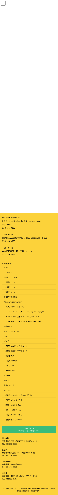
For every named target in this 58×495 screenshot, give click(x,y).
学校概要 (7, 375)
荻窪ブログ (9, 355)
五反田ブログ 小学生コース (16, 346)
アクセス (7, 380)
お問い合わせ (9, 385)
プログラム (8, 272)
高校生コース (10, 292)
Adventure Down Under (13, 302)
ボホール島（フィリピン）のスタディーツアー (23, 321)
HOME (6, 267)
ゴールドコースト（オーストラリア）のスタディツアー (26, 311)
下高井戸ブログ (11, 360)
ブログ (6, 341)
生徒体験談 (8, 326)
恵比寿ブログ (10, 370)
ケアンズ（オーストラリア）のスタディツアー (23, 316)
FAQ (5, 336)
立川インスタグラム (13, 410)
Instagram (8, 390)
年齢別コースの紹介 (11, 277)
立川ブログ (9, 365)
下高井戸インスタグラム (14, 414)
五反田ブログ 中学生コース (16, 351)
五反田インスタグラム (13, 400)
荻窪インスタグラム (13, 405)
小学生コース (10, 282)
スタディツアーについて (14, 306)
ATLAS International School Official (18, 395)
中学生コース (10, 287)
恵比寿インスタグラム (13, 419)
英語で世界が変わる (11, 331)
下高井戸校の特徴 (10, 297)
